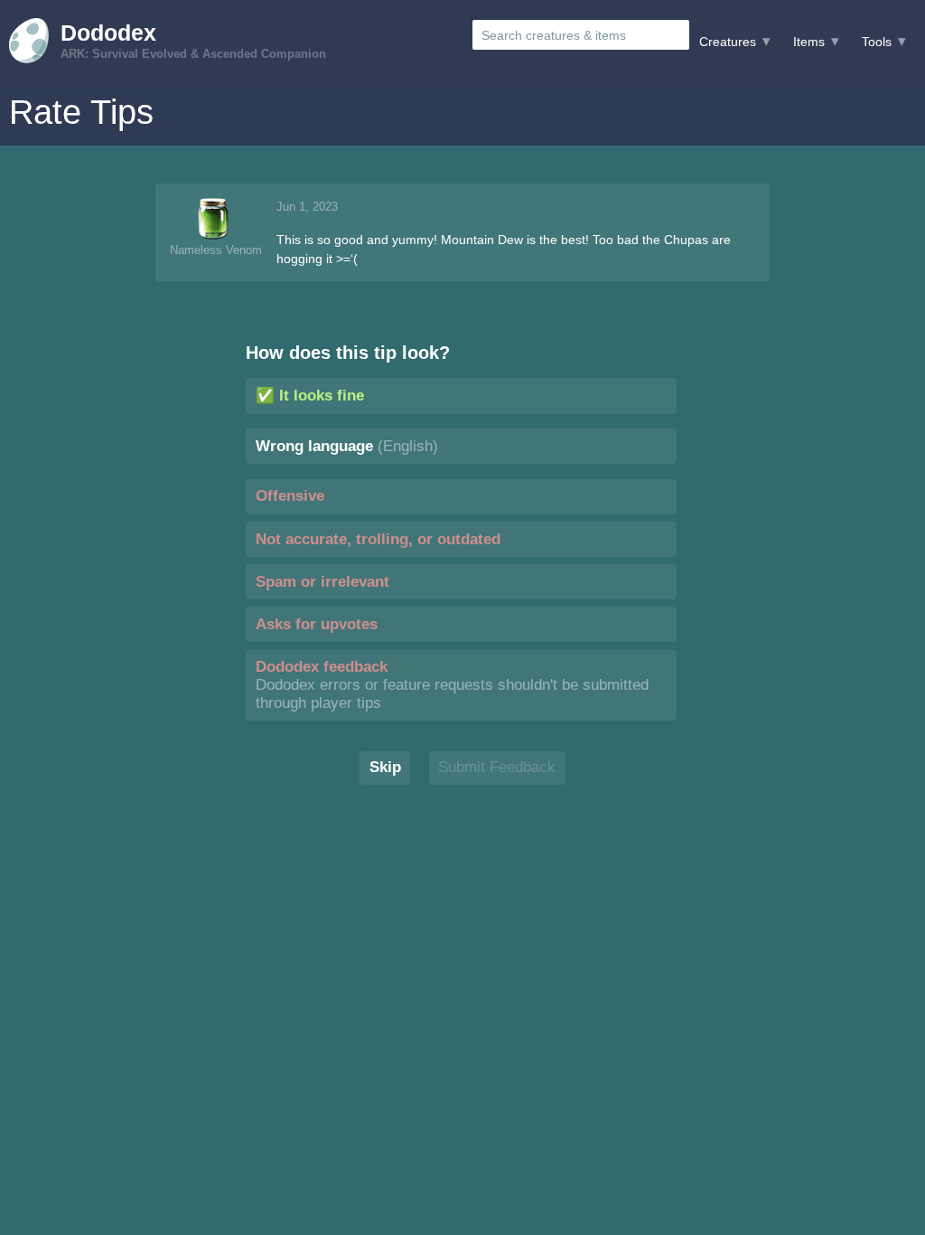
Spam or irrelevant (322, 581)
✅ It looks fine (310, 395)
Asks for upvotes (317, 624)
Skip (385, 767)
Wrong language (347, 446)
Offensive (290, 495)
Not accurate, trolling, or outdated (378, 539)
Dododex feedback (452, 685)
